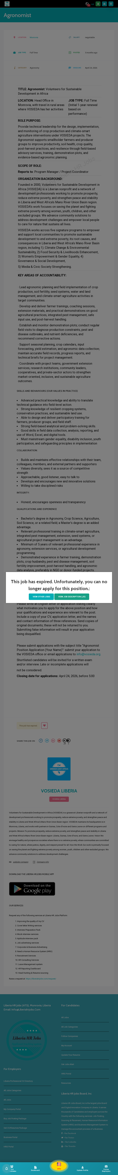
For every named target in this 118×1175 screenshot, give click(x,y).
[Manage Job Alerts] (6, 1168)
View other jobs (41, 596)
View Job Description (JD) (71, 596)
